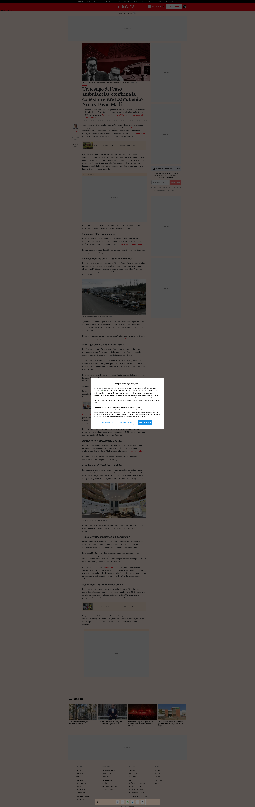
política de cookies (143, 400)
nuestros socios (123, 388)
